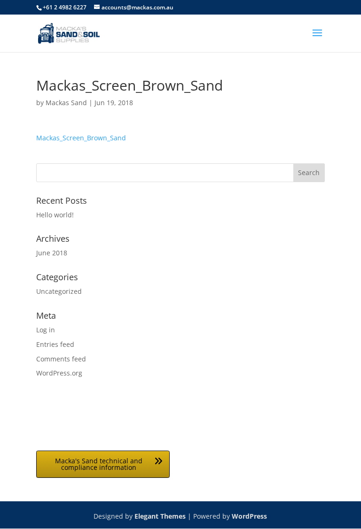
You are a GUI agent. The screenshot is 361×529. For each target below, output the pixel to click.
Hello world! (55, 214)
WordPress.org (59, 372)
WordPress (249, 516)
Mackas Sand (66, 102)
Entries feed (55, 344)
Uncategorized (59, 291)
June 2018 (51, 252)
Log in (45, 329)
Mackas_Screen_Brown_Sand (81, 137)
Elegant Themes (160, 516)
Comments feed (61, 358)
